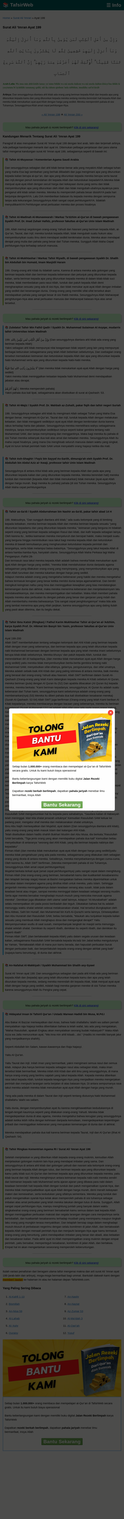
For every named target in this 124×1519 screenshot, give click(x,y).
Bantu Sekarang (62, 805)
